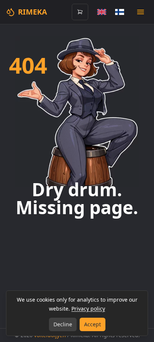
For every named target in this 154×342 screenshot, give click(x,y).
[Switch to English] (101, 12)
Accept (92, 324)
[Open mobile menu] (140, 11)
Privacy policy (88, 308)
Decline (62, 324)
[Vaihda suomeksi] (119, 12)
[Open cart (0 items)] (80, 12)
